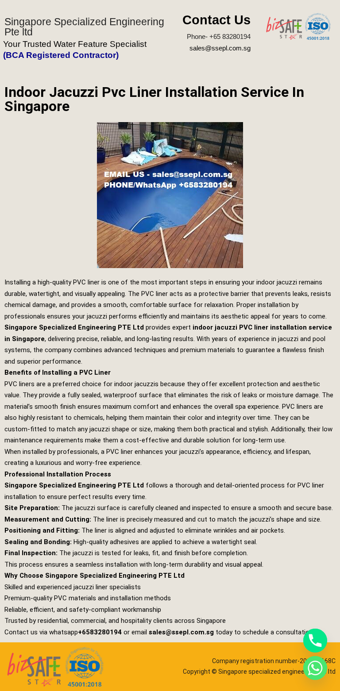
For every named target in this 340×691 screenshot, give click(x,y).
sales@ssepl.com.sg (220, 48)
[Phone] (315, 641)
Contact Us (216, 20)
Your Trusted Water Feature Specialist (75, 44)
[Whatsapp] (315, 668)
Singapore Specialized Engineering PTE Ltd (74, 327)
